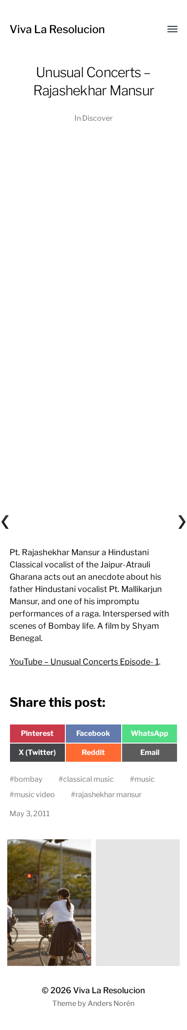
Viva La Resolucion (57, 29)
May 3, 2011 (30, 813)
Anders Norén (111, 1003)
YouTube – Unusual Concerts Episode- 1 (84, 661)
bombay (28, 779)
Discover (97, 118)
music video (34, 794)
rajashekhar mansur (108, 794)
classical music (88, 779)
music (144, 779)
